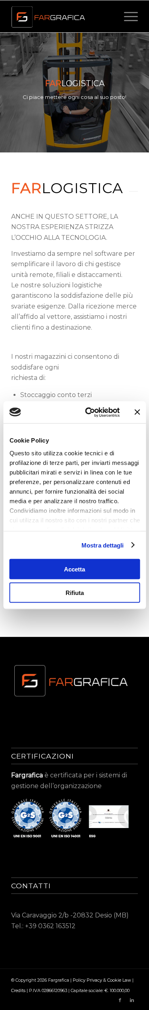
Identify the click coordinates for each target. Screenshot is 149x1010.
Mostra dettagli (102, 545)
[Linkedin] (132, 1000)
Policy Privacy (87, 980)
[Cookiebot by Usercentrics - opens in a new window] (89, 412)
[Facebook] (120, 1000)
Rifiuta (75, 592)
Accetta (74, 569)
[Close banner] (137, 412)
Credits (19, 990)
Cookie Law (119, 980)
